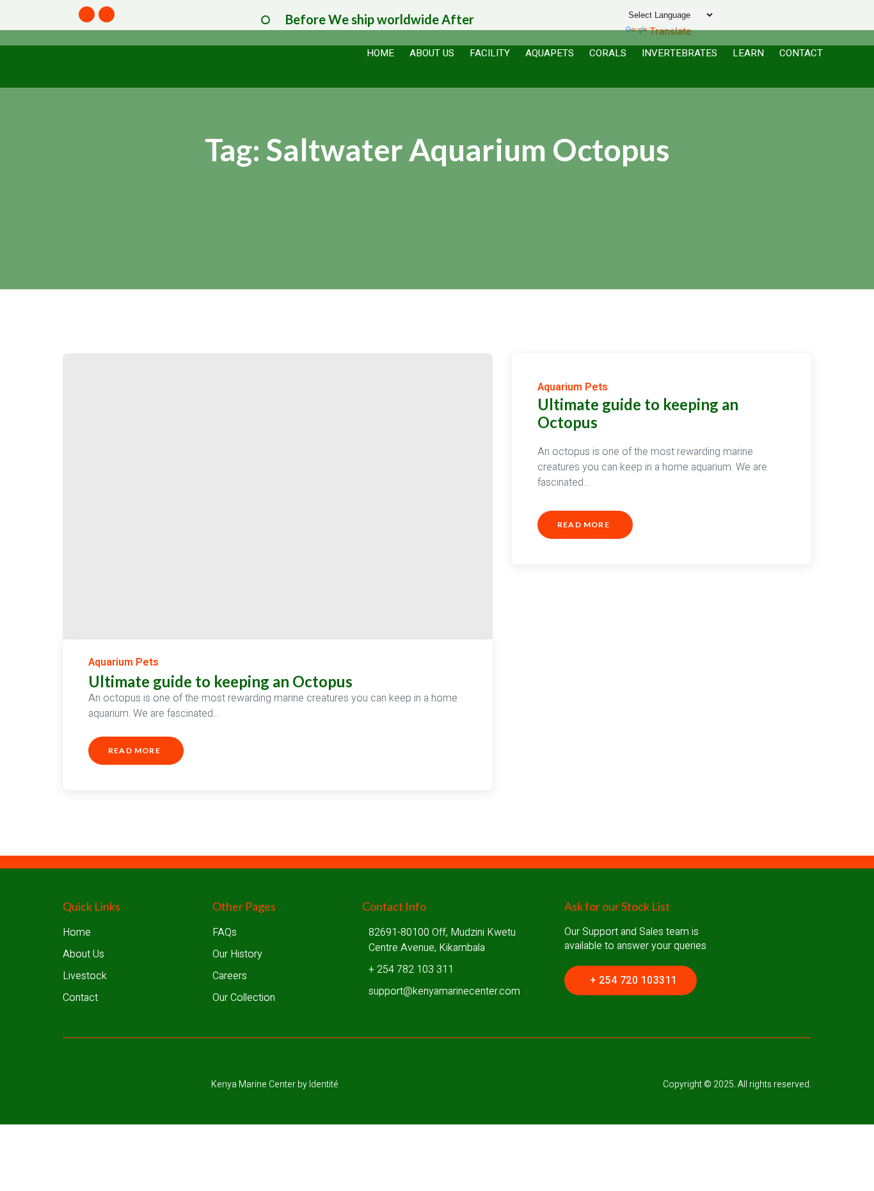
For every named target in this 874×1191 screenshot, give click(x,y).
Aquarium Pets (123, 662)
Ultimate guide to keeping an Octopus (220, 681)
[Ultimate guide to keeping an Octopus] (278, 496)
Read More (134, 755)
